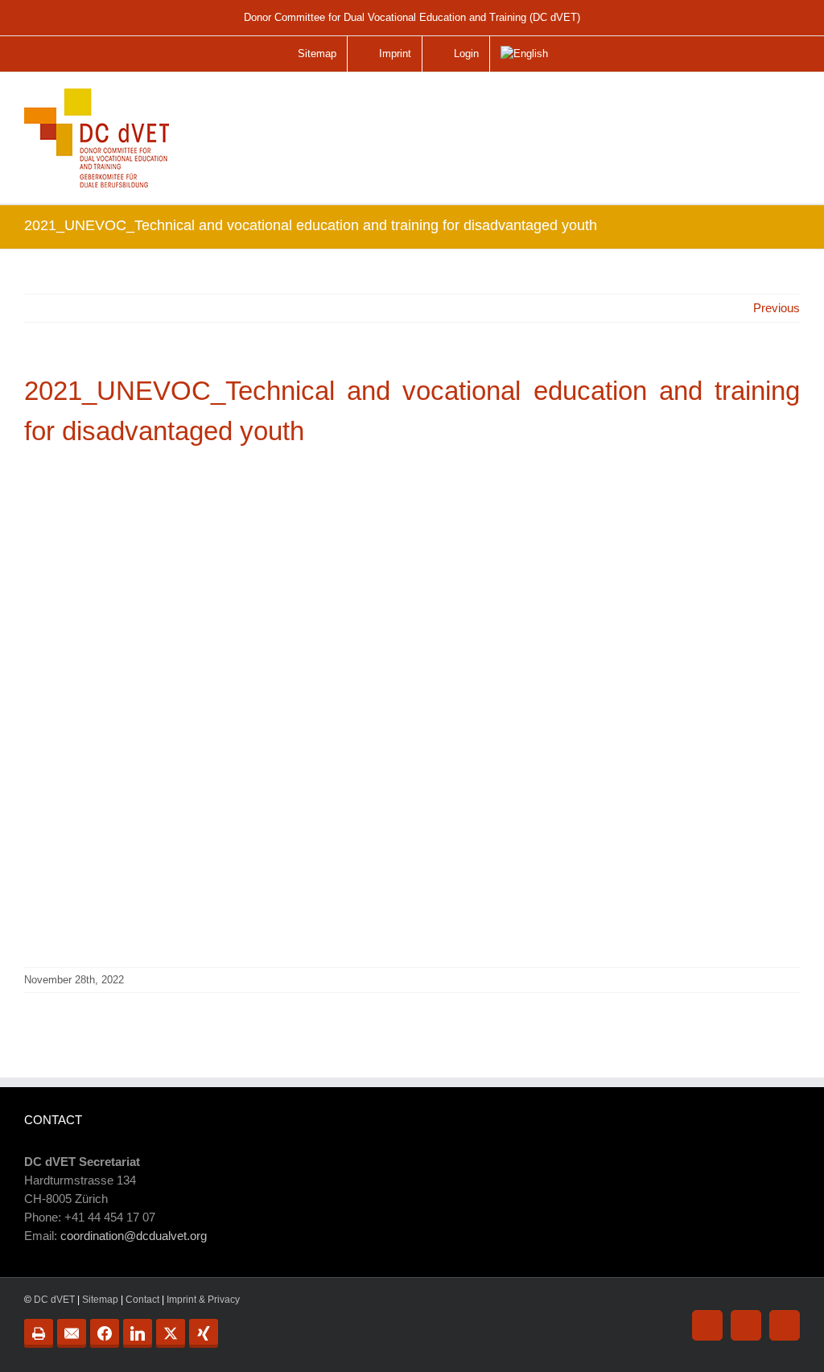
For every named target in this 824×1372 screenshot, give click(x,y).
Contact (142, 1299)
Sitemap (100, 1299)
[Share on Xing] (203, 1333)
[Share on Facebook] (104, 1333)
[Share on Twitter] (170, 1333)
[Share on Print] (38, 1333)
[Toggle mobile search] (754, 100)
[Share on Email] (71, 1333)
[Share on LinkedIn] (137, 1333)
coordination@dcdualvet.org (133, 1235)
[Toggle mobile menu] (788, 106)
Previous (776, 308)
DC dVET (54, 1299)
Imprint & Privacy (203, 1299)
